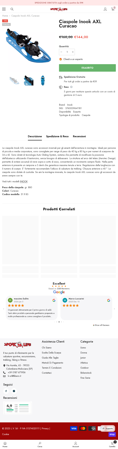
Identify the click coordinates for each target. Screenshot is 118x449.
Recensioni (79, 136)
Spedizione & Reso (57, 136)
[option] (28, 45)
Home (5, 15)
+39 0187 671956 (16, 372)
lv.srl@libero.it (14, 376)
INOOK (23, 181)
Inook (70, 104)
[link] (20, 271)
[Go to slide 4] (59, 321)
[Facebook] (6, 391)
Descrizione (35, 136)
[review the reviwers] (54, 300)
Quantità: (64, 46)
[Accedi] (105, 9)
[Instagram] (14, 391)
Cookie (5, 434)
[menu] (4, 9)
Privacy (45, 428)
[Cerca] (12, 9)
